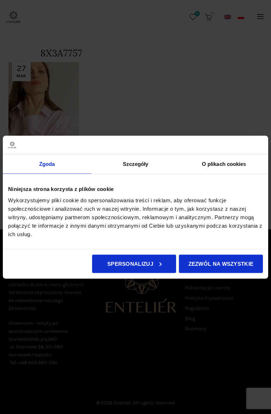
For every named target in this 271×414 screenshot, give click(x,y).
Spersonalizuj (130, 263)
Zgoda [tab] (47, 164)
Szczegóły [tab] (136, 164)
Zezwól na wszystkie (221, 263)
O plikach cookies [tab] (224, 164)
